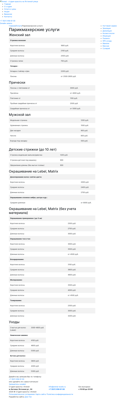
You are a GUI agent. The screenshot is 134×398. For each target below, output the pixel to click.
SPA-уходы (107, 41)
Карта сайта (41, 394)
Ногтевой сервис (110, 26)
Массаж (106, 46)
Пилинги (106, 38)
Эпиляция (107, 28)
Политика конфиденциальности (60, 394)
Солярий (106, 48)
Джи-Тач (28, 397)
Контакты (8, 17)
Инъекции (107, 36)
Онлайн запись (6, 23)
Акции (6, 11)
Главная (7, 4)
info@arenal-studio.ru (57, 387)
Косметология (108, 33)
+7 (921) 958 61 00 (7, 21)
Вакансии (8, 14)
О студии (8, 6)
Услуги (19, 26)
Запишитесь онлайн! (17, 384)
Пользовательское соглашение (22, 394)
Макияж (106, 43)
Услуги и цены (10, 9)
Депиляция (107, 31)
